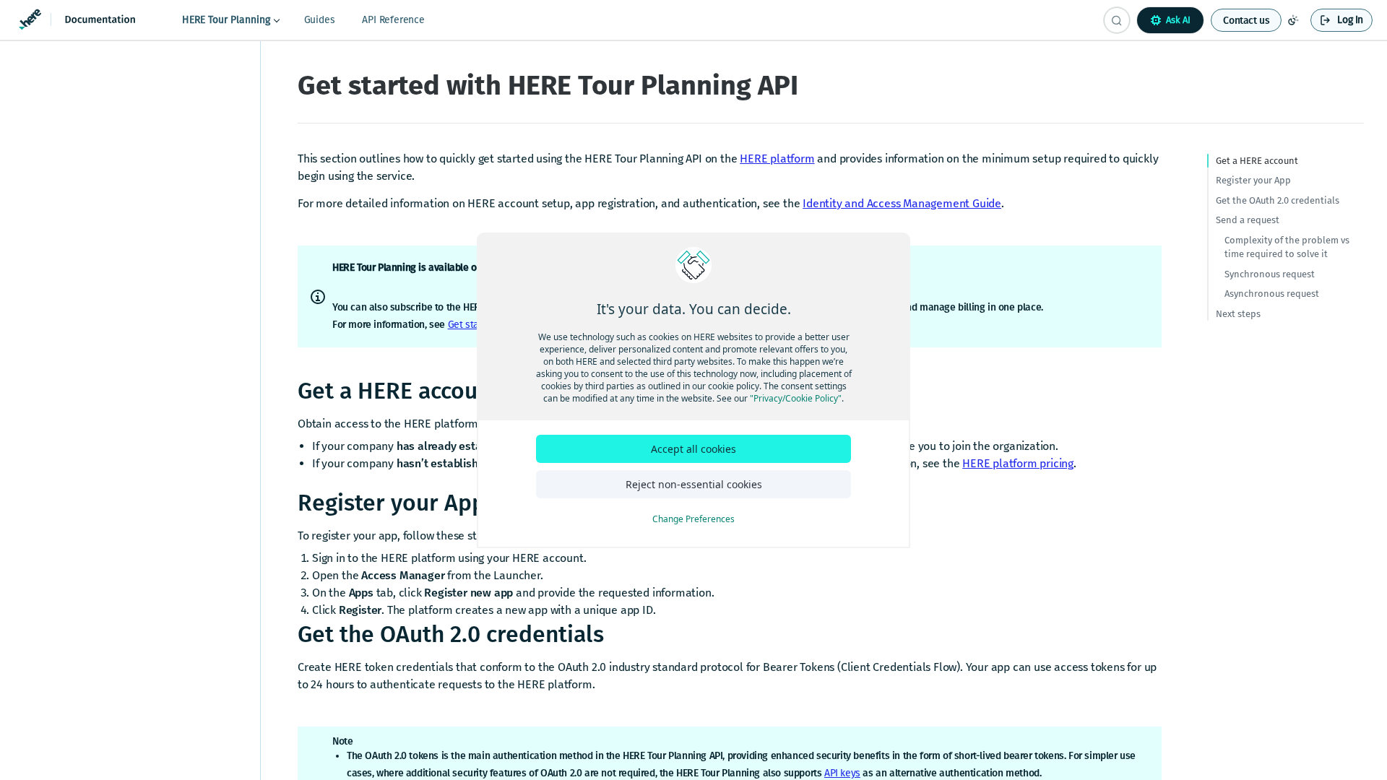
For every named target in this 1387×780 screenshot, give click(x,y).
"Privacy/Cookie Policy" (796, 398)
